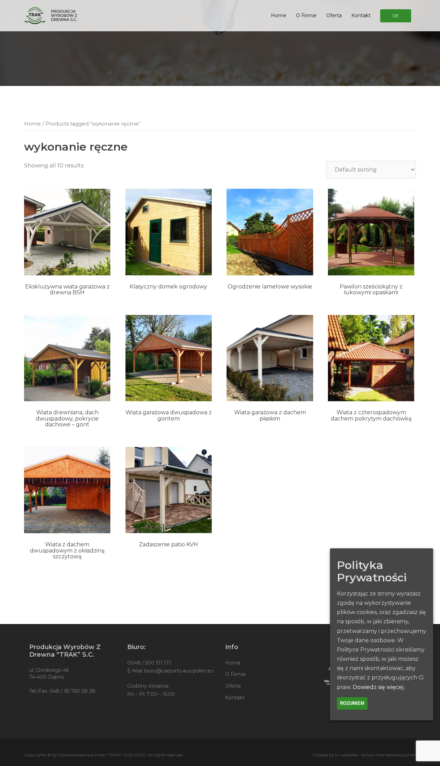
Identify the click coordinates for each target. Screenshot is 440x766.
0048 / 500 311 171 (149, 663)
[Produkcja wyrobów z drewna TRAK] (51, 15)
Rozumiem (352, 702)
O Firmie (306, 15)
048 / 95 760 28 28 (72, 691)
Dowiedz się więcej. (379, 686)
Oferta (334, 15)
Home (278, 15)
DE (396, 15)
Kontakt (361, 15)
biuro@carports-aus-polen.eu (178, 671)
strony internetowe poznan (389, 754)
